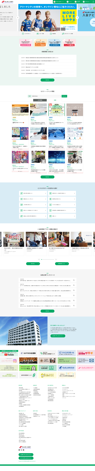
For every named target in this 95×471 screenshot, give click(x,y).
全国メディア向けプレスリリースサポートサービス (68, 397)
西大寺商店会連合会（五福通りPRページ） (25, 438)
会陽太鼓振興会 (21, 436)
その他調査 (64, 426)
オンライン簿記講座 (22, 423)
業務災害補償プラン (51, 390)
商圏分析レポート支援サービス (24, 400)
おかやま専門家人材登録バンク (24, 389)
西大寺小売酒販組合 (22, 441)
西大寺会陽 (50, 414)
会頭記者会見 (64, 417)
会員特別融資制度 (36, 389)
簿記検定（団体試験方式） (23, 416)
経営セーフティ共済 (51, 397)
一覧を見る (47, 80)
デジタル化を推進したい (56, 204)
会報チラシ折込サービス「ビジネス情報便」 (68, 394)
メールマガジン (65, 416)
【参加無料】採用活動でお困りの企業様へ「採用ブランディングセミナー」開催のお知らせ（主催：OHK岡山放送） (74, 147)
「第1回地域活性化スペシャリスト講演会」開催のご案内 (74, 170)
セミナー (32, 117)
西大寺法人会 (21, 434)
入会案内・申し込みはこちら (57, 335)
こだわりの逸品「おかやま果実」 (53, 417)
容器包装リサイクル (36, 416)
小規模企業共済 (50, 396)
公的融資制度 (35, 392)
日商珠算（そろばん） (22, 420)
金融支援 (35, 385)
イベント (14, 117)
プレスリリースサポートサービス (67, 390)
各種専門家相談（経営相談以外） (24, 393)
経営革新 (20, 390)
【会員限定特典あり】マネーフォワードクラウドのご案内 (25, 398)
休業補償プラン (50, 393)
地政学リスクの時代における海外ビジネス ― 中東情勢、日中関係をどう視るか (56, 147)
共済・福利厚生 (50, 385)
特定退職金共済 (50, 389)
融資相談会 (35, 390)
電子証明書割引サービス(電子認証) (39, 414)
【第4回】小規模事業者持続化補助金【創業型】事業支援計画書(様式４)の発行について (42, 57)
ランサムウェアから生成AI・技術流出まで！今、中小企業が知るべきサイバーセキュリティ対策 (74, 123)
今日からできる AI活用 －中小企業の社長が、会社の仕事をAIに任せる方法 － (56, 170)
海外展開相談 (21, 406)
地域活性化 (50, 410)
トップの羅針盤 (64, 423)
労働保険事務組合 (22, 402)
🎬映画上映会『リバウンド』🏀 (18, 122)
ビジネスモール (65, 389)
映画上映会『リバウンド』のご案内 (32, 67)
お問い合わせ (87, 1)
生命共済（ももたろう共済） (52, 387)
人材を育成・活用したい (28, 204)
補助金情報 (21, 387)
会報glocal (64, 419)
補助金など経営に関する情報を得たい (30, 216)
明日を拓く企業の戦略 (66, 424)
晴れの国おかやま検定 (23, 426)
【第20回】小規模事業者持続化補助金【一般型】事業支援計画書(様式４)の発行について (42, 60)
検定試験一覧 (21, 413)
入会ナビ (70, 1)
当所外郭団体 (21, 430)
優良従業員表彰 (50, 400)
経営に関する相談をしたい (28, 193)
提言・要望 (64, 420)
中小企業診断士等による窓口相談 (25, 392)
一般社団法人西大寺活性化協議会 (54, 420)
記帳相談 (20, 403)
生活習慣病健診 (50, 399)
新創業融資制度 (36, 393)
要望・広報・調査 (65, 410)
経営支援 (20, 385)
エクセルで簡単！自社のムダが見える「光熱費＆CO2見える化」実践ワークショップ (38, 123)
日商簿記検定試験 (22, 414)
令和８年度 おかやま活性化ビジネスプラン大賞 (35, 70)
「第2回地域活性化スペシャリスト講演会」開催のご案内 (38, 170)
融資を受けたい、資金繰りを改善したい (59, 193)
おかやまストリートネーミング (67, 414)
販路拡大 (64, 385)
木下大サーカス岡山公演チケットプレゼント (20, 169)
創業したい (54, 216)
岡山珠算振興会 (21, 433)
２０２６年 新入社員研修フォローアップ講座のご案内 (56, 123)
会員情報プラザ (65, 392)
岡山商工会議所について (60, 1)
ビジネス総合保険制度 (52, 392)
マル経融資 (35, 387)
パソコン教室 (21, 424)
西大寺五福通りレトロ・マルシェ (53, 416)
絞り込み (64, 96)
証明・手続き (35, 410)
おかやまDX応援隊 (65, 387)
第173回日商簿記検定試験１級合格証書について (35, 64)
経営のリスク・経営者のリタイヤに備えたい (31, 210)
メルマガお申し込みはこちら (25, 458)
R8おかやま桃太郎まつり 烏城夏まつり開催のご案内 (20, 147)
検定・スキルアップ (22, 410)
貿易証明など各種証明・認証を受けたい (59, 210)
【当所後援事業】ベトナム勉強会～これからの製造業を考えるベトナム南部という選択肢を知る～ (44, 73)
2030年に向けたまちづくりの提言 (53, 413)
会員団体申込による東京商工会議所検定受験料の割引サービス (25, 418)
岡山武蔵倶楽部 (50, 423)
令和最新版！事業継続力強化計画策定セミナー (38, 147)
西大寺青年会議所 (22, 440)
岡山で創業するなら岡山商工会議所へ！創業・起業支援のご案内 (25, 396)
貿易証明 (35, 413)
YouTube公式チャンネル (66, 413)
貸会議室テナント (78, 2)
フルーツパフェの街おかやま (52, 419)
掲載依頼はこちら (61, 263)
